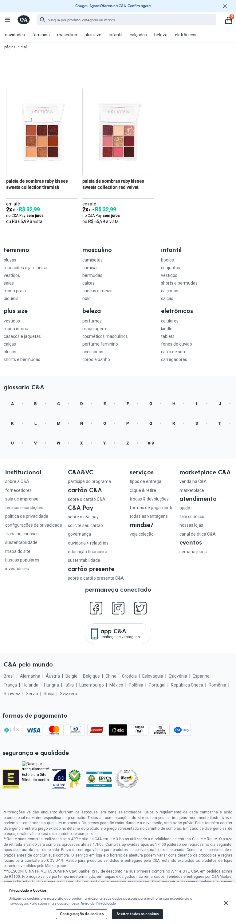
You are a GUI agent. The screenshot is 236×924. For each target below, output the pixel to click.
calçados (138, 34)
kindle (166, 328)
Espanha (201, 676)
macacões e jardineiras (26, 267)
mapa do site (17, 551)
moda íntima (16, 328)
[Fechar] (226, 903)
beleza (160, 34)
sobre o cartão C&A (86, 499)
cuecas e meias (97, 290)
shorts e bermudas (179, 283)
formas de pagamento (152, 507)
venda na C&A (193, 481)
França (10, 685)
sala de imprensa (21, 498)
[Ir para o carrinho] (228, 20)
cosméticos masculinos (105, 336)
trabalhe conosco (22, 533)
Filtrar (177, 79)
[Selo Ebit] (59, 779)
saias (9, 283)
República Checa (187, 685)
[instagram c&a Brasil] (118, 613)
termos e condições (24, 507)
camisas (90, 267)
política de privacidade (26, 516)
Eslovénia (178, 676)
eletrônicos (185, 34)
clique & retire (143, 490)
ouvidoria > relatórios (88, 543)
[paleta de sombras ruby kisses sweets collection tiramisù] (42, 132)
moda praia (15, 290)
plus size (93, 34)
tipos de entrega (145, 481)
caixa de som (174, 351)
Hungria (51, 685)
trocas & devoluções (149, 498)
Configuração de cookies (82, 914)
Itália (69, 685)
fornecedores (18, 490)
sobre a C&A (17, 481)
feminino (41, 34)
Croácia (129, 676)
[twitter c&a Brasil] (140, 613)
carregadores (174, 359)
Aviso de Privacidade (98, 903)
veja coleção (142, 534)
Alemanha (30, 676)
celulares (170, 320)
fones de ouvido (176, 344)
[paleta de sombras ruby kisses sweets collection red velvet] (118, 132)
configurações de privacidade (33, 525)
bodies (167, 259)
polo (86, 298)
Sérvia (32, 693)
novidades (15, 34)
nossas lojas (191, 525)
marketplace (191, 490)
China (110, 676)
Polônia (136, 685)
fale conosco (191, 516)
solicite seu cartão (85, 525)
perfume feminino (100, 344)
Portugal (157, 685)
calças (88, 283)
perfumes (92, 320)
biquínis (11, 298)
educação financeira (87, 551)
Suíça (49, 693)
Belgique (91, 676)
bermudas (92, 275)
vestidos (12, 275)
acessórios (92, 351)
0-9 (151, 443)
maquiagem (94, 328)
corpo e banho (96, 359)
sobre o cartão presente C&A (96, 578)
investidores (17, 568)
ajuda (184, 507)
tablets (168, 336)
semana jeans (193, 551)
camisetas (92, 259)
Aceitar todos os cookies (137, 914)
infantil (115, 34)
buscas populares (22, 559)
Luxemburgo (91, 685)
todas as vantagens (149, 516)
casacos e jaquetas (22, 336)
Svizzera (68, 693)
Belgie (71, 676)
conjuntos (170, 267)
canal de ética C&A (197, 534)
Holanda (30, 685)
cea (15, 47)
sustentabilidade (21, 542)
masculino (67, 34)
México (116, 685)
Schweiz (12, 693)
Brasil (9, 676)
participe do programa (89, 481)
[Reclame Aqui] (76, 779)
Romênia (217, 685)
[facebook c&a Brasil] (96, 613)
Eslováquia (152, 676)
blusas (10, 259)
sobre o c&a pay (83, 516)
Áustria (53, 676)
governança (79, 534)
